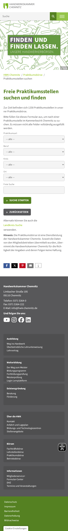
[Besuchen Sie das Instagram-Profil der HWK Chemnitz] (15, 321)
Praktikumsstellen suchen (17, 78)
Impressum (10, 506)
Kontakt (11, 421)
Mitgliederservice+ (16, 476)
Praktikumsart (10, 133)
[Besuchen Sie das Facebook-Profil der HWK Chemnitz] (22, 321)
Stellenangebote (15, 431)
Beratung (11, 393)
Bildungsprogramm (16, 370)
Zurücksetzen (18, 212)
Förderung (12, 396)
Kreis (5, 158)
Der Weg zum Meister (17, 367)
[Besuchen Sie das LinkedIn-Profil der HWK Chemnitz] (29, 321)
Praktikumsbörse (33, 75)
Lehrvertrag (12, 350)
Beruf (6, 146)
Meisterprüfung (14, 377)
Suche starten (19, 200)
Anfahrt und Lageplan (17, 425)
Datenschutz (10, 502)
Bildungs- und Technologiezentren (24, 428)
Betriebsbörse (14, 458)
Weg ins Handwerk (16, 343)
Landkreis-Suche (12, 225)
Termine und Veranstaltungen (21, 486)
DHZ (9, 482)
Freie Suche (8, 184)
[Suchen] (53, 16)
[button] (6, 265)
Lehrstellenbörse (15, 452)
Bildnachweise (11, 520)
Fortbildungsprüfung (17, 374)
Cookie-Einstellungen (16, 528)
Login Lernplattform (17, 380)
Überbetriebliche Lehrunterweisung (24, 347)
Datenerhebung (12, 516)
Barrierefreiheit (11, 511)
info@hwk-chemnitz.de (24, 308)
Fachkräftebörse (15, 449)
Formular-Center (15, 479)
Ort (5, 171)
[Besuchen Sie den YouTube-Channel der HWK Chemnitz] (7, 321)
